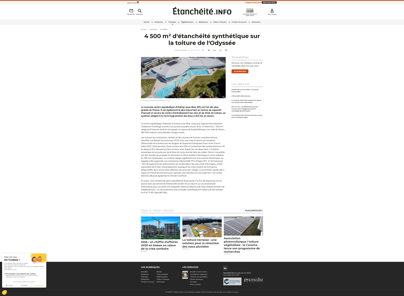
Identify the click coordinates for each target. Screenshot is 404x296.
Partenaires (256, 22)
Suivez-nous (132, 3)
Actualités (164, 29)
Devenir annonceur (196, 279)
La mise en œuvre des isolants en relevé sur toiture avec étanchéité (246, 101)
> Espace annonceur (253, 2)
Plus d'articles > (254, 210)
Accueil (143, 29)
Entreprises (159, 22)
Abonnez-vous (269, 2)
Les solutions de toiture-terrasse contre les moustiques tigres (247, 116)
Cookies (235, 292)
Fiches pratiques (162, 274)
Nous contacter (195, 284)
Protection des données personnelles (219, 292)
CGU (203, 292)
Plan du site (184, 292)
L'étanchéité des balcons (241, 96)
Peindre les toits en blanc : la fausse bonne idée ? (245, 90)
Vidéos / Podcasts (219, 22)
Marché (146, 22)
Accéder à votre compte (198, 272)
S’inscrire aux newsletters (199, 277)
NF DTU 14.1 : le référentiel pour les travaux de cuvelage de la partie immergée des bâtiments (245, 109)
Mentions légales (195, 292)
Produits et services (239, 22)
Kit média (193, 282)
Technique (172, 22)
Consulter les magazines (198, 274)
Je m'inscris (240, 71)
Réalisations (203, 22)
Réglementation (187, 22)
